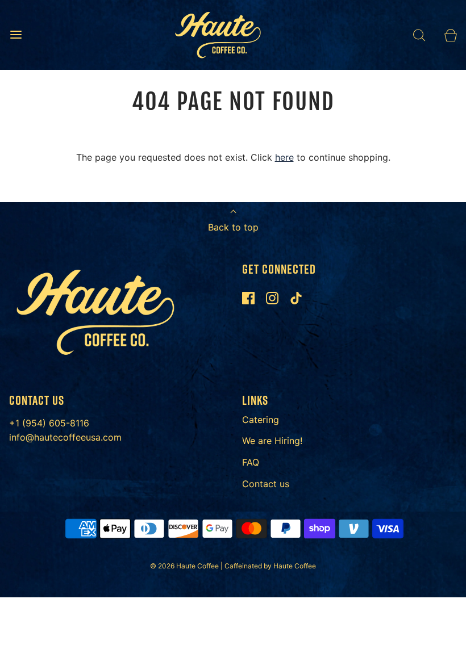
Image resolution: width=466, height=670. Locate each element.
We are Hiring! (272, 440)
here (284, 157)
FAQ (250, 462)
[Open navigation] (15, 35)
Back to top (233, 227)
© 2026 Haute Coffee (185, 566)
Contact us (265, 483)
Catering (260, 419)
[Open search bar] (419, 35)
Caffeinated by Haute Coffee (270, 566)
